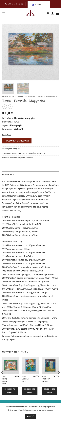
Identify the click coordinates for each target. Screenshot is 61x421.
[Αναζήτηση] (48, 13)
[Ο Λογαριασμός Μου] (52, 13)
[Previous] (6, 52)
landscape (13, 157)
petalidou (29, 157)
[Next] (54, 52)
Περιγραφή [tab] (8, 174)
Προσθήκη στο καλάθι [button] (10, 391)
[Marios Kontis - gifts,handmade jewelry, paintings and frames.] (30, 13)
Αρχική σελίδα (8, 96)
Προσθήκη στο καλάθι (17, 140)
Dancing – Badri (26, 380)
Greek (38, 4)
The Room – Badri (46, 380)
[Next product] (4, 106)
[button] (4, 13)
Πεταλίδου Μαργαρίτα (47, 96)
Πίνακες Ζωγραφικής (26, 96)
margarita (21, 157)
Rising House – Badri (5, 381)
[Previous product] (10, 106)
